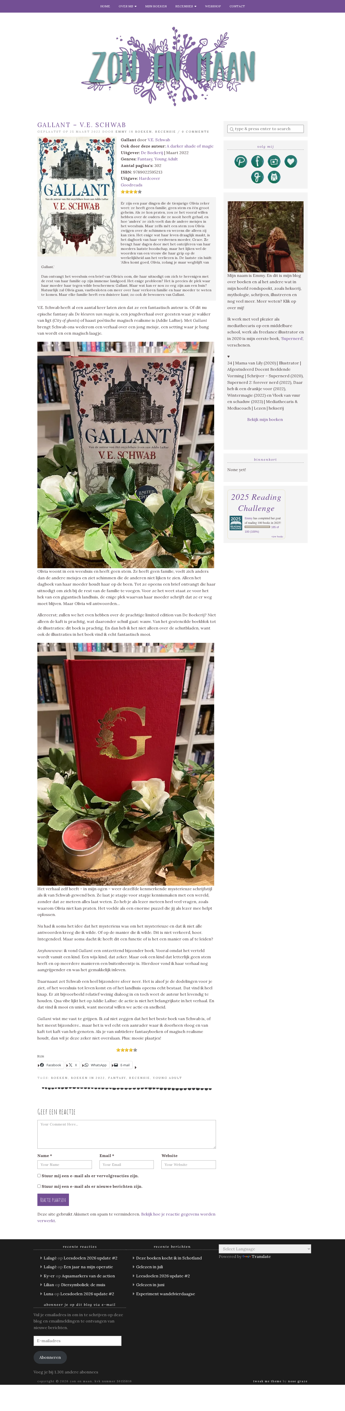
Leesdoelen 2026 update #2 (90, 1257)
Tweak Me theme (267, 1381)
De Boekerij (152, 152)
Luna (48, 1293)
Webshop (213, 6)
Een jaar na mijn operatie (88, 1266)
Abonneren (50, 1357)
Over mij (127, 6)
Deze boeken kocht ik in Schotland (169, 1257)
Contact (237, 6)
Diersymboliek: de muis (83, 1284)
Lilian (49, 1284)
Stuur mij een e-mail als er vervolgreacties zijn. (90, 1175)
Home (105, 6)
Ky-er (49, 1275)
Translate (261, 1256)
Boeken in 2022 (88, 1078)
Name (44, 1155)
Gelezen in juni (150, 1284)
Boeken (143, 131)
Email (107, 1155)
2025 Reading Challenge (256, 502)
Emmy (121, 131)
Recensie (165, 131)
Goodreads (131, 184)
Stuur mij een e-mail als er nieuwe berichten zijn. (92, 1186)
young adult (167, 1078)
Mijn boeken (156, 6)
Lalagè (50, 1257)
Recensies (184, 6)
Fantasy (144, 158)
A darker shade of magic (190, 146)
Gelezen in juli (149, 1266)
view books (277, 536)
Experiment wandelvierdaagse (165, 1293)
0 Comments (195, 131)
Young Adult (166, 158)
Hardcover (149, 178)
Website (169, 1155)
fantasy (117, 1078)
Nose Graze (298, 1381)
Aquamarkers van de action (88, 1275)
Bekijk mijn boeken (265, 419)
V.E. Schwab (159, 139)
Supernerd (292, 338)
